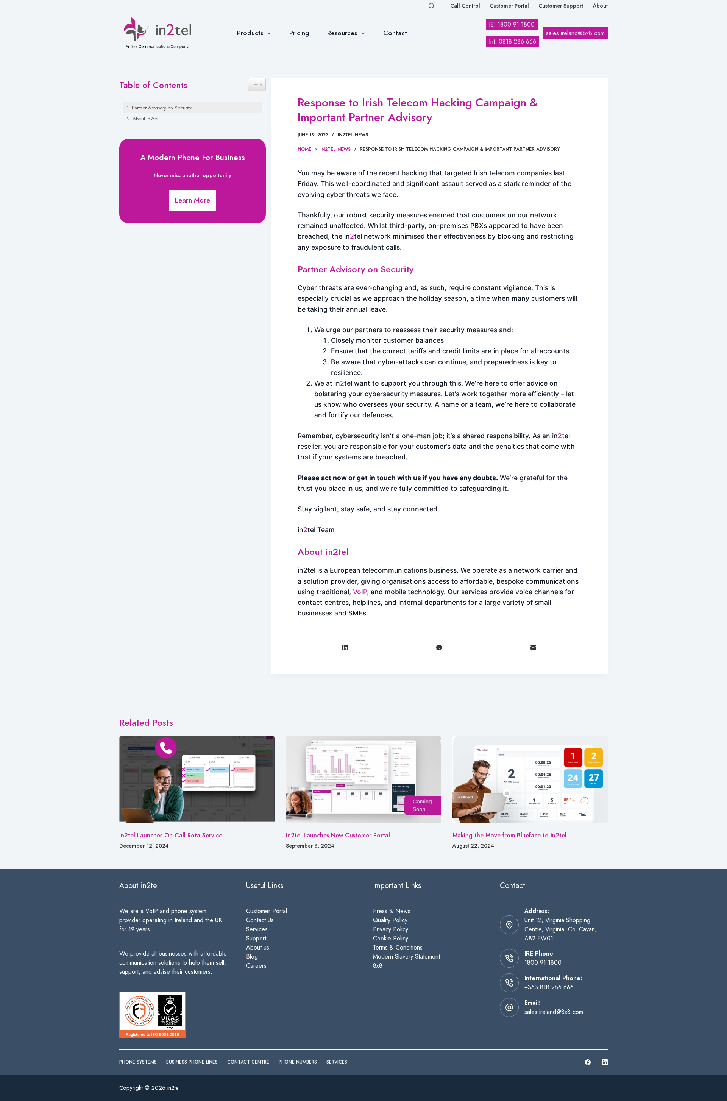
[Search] (431, 6)
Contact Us (260, 920)
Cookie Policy (390, 938)
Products (250, 33)
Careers (256, 965)
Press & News (391, 911)
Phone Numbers (298, 1062)
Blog (252, 956)
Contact (395, 33)
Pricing (299, 33)
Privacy (383, 929)
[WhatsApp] (439, 647)
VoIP (360, 592)
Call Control (465, 5)
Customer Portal (509, 5)
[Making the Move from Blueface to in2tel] (530, 779)
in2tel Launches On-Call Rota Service (170, 835)
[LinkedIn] (345, 647)
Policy (400, 929)
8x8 (377, 965)
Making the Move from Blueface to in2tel (509, 835)
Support (256, 938)
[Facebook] (588, 1062)
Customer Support (560, 5)
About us (257, 947)
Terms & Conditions (398, 947)
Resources (342, 33)
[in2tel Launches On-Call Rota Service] (197, 779)
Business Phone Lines (192, 1062)
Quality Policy (390, 920)
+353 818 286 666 (549, 987)
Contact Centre (248, 1062)
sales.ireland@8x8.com (553, 1011)
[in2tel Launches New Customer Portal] (363, 779)
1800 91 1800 (543, 962)
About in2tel (145, 118)
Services (257, 929)
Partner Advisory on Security (162, 107)
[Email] (534, 647)
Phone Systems (138, 1062)
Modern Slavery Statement (406, 956)
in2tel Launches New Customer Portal (338, 835)
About (600, 5)
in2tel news (353, 134)
